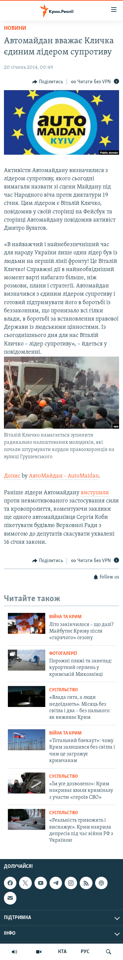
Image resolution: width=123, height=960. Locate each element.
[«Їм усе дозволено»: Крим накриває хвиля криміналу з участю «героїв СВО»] (26, 783)
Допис (12, 476)
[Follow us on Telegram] (56, 883)
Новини (15, 28)
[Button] (47, 82)
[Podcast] (101, 883)
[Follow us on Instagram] (71, 883)
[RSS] (86, 883)
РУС (85, 951)
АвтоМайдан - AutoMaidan (64, 476)
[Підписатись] (10, 898)
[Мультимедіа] (39, 952)
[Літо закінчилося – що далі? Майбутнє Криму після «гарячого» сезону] (26, 623)
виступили (95, 493)
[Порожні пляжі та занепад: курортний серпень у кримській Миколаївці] (26, 660)
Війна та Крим (65, 617)
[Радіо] (14, 952)
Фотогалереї (63, 653)
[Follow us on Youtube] (40, 883)
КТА (62, 951)
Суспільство (63, 690)
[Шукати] (108, 952)
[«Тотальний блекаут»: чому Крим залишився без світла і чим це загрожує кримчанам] (26, 739)
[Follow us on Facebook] (10, 883)
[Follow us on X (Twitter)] (25, 883)
